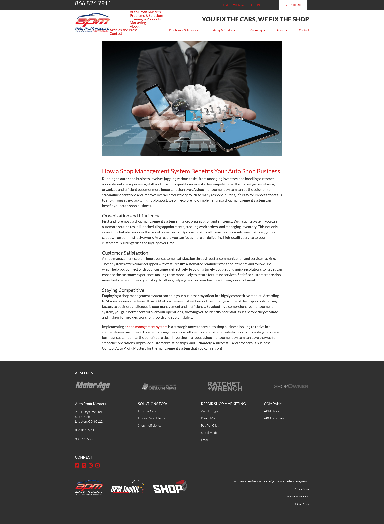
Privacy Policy (301, 488)
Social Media (209, 433)
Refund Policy (301, 504)
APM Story (271, 411)
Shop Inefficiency (149, 425)
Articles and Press (123, 30)
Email (205, 440)
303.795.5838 (84, 439)
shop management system (147, 326)
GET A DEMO (293, 5)
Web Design (209, 411)
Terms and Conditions (297, 496)
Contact (304, 30)
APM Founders (274, 418)
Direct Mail (208, 418)
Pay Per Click (210, 425)
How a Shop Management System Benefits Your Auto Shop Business (191, 171)
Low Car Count (148, 411)
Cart (225, 5)
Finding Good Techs (151, 418)
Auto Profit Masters (145, 12)
